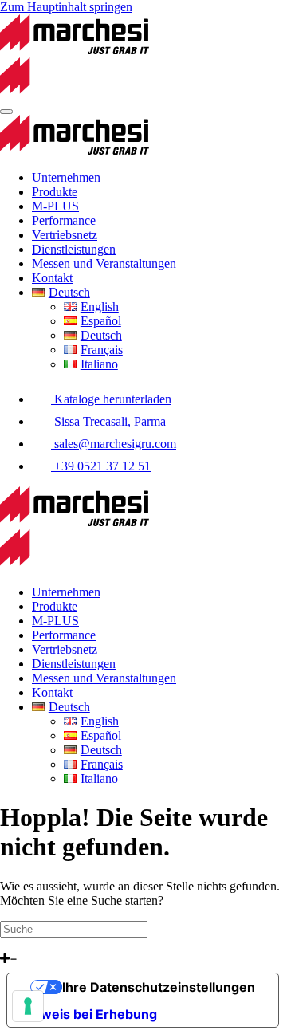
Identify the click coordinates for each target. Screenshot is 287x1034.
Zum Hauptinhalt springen (66, 7)
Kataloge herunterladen (111, 399)
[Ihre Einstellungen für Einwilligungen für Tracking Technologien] (28, 1006)
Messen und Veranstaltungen (104, 263)
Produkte (54, 192)
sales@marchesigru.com (113, 443)
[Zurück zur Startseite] (74, 150)
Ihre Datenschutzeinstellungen (158, 987)
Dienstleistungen (74, 249)
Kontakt (52, 278)
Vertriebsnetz (64, 235)
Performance (64, 220)
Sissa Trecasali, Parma (108, 421)
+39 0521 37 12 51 (101, 466)
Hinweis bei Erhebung (88, 1014)
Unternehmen (66, 177)
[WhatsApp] (5, 944)
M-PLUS (55, 206)
